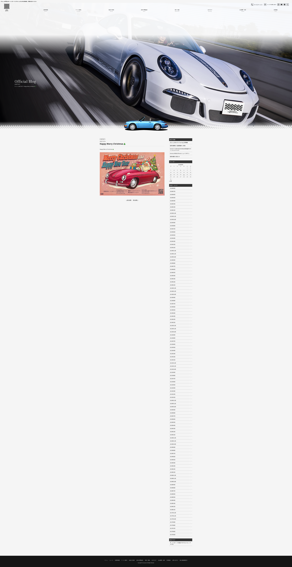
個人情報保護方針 (183, 560)
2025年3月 (172, 241)
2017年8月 (172, 525)
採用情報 (275, 10)
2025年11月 (173, 216)
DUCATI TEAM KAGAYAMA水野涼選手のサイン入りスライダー (180, 149)
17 (170, 174)
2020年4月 (172, 425)
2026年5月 (172, 197)
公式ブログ (210, 10)
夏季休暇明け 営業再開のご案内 (178, 145)
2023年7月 (172, 303)
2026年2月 (172, 207)
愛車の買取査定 (144, 10)
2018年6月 (172, 494)
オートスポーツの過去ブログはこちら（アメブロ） (180, 543)
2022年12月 (173, 325)
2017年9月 (172, 522)
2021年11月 (173, 366)
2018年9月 (172, 484)
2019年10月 (173, 444)
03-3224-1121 (258, 5)
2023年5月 (172, 310)
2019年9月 (172, 447)
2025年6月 (172, 232)
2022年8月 (172, 338)
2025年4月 (172, 238)
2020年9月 (172, 410)
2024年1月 (172, 285)
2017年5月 (172, 534)
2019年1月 (172, 472)
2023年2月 (172, 319)
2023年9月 (172, 297)
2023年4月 (172, 313)
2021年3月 (172, 391)
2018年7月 (172, 491)
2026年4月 (172, 201)
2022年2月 (172, 357)
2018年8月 (172, 488)
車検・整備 (177, 10)
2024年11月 (173, 254)
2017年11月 (173, 516)
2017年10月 (173, 519)
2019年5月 (172, 459)
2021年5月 (172, 385)
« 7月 (170, 181)
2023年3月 (172, 316)
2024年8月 (172, 263)
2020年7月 (172, 416)
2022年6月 (172, 344)
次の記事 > (135, 200)
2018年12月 (173, 475)
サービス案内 (78, 10)
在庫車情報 (45, 10)
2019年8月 (172, 450)
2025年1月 (172, 247)
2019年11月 (173, 441)
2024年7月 (172, 266)
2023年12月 (173, 288)
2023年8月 (172, 300)
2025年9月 (172, 222)
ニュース (111, 560)
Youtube (281, 4)
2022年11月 (173, 328)
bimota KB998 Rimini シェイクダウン (179, 153)
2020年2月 (172, 431)
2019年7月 (172, 453)
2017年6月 (172, 531)
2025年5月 (172, 235)
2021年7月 (172, 378)
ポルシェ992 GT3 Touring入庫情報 (179, 142)
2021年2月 (172, 394)
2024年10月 (173, 257)
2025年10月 (173, 219)
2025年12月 (173, 213)
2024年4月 (172, 275)
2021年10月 (173, 369)
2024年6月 (172, 269)
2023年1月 (172, 322)
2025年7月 (172, 229)
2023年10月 (173, 294)
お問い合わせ (175, 560)
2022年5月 (172, 347)
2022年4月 (172, 350)
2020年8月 (172, 413)
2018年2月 (172, 506)
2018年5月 (172, 497)
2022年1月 (172, 360)
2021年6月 (172, 381)
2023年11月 (173, 291)
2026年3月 (172, 204)
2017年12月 (173, 513)
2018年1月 (172, 509)
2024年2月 (172, 282)
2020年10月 (173, 406)
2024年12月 (173, 250)
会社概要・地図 (243, 10)
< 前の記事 (128, 200)
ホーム (16, 86)
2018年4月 (172, 500)
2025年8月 (172, 225)
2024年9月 (172, 260)
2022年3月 (172, 353)
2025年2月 (172, 244)
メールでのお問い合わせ (271, 4)
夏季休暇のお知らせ (175, 156)
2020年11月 (173, 403)
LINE (284, 4)
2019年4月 (172, 463)
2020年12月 (173, 400)
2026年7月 (172, 191)
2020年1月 (172, 435)
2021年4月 (172, 388)
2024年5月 (172, 272)
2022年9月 (172, 335)
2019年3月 (172, 466)
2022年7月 (172, 341)
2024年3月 (172, 279)
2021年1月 (172, 397)
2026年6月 (172, 194)
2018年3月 (172, 503)
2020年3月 (172, 428)
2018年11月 (173, 478)
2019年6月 (172, 456)
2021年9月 (172, 372)
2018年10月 (173, 481)
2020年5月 (172, 422)
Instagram (278, 4)
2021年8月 (172, 375)
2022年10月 (173, 332)
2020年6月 (172, 419)
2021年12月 (173, 363)
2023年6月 (172, 307)
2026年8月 (172, 188)
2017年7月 (172, 528)
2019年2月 (172, 469)
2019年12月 (173, 438)
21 (184, 174)
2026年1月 (172, 210)
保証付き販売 (111, 10)
